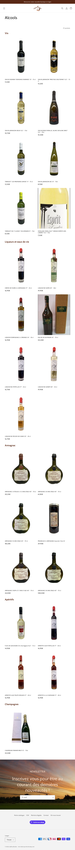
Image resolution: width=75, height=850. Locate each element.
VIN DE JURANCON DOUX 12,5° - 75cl (16, 130)
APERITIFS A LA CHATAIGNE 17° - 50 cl (49, 695)
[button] (4, 8)
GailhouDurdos (13, 846)
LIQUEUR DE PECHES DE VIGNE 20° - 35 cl (18, 436)
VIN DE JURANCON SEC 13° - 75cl (48, 181)
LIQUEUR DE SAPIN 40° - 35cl (47, 288)
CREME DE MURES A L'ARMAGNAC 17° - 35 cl (18, 288)
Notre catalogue (19, 815)
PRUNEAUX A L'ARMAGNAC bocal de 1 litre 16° (51, 541)
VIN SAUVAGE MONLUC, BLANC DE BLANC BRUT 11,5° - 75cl (52, 131)
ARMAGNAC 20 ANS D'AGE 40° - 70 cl (49, 491)
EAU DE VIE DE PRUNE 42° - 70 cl (48, 337)
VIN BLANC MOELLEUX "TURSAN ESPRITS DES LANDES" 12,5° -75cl (52, 232)
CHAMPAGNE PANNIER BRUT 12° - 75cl (16, 750)
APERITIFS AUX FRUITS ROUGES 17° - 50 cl (18, 695)
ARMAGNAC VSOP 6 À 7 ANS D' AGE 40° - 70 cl (19, 590)
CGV (27, 815)
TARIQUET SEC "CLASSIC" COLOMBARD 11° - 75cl (19, 231)
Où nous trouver (56, 815)
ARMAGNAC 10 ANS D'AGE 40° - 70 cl (16, 541)
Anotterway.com (30, 846)
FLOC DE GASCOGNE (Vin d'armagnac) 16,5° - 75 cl (20, 645)
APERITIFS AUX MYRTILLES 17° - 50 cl (49, 645)
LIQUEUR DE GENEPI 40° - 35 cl (47, 387)
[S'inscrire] (53, 797)
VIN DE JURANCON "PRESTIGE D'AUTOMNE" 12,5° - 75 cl (54, 80)
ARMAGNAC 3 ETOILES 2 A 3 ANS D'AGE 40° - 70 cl (20, 491)
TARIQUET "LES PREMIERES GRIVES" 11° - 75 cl (19, 181)
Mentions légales (36, 815)
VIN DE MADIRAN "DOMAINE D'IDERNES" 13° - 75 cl (20, 79)
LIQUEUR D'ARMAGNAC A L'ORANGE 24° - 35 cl (19, 337)
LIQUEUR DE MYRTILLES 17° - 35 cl (15, 387)
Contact (46, 815)
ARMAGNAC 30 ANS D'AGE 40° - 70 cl (49, 590)
